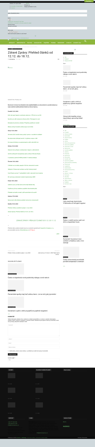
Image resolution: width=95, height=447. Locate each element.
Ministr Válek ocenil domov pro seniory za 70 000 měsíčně (46, 395)
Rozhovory (61, 42)
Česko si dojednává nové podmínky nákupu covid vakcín (28, 278)
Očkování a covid (69, 146)
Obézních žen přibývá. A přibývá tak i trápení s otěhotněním (23, 150)
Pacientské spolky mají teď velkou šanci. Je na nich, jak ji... (74, 88)
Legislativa (67, 166)
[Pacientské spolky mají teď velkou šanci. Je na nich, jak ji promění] (34, 285)
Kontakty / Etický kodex (16, 6)
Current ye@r (11, 357)
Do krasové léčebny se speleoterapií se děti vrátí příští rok (23, 142)
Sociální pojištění (69, 150)
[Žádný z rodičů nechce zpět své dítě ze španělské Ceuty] (75, 212)
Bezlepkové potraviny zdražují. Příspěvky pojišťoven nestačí (23, 123)
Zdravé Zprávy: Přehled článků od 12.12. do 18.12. (20, 211)
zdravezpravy (12, 59)
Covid (66, 171)
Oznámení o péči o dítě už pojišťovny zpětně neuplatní (28, 311)
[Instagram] (27, 3)
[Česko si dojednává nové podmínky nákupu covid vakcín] (34, 269)
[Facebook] (26, 3)
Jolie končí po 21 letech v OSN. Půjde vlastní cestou (49, 253)
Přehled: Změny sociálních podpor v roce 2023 (20, 208)
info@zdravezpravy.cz (13, 425)
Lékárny (67, 151)
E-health (67, 132)
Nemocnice (67, 148)
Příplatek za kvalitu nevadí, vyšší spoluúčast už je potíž (22, 192)
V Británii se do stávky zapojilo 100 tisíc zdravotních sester (23, 165)
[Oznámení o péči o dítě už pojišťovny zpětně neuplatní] (34, 302)
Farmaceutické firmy (70, 169)
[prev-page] (8, 314)
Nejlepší (67, 59)
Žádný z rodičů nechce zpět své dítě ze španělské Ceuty (74, 221)
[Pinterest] (25, 62)
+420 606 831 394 (12, 423)
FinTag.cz (32, 230)
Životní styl (67, 164)
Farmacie (67, 175)
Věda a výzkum (68, 180)
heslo (9, 18)
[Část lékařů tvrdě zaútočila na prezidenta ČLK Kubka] (47, 375)
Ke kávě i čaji (77, 42)
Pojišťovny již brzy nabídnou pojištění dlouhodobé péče (22, 188)
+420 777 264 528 (12, 422)
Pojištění (46, 42)
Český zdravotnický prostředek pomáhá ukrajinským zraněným (73, 260)
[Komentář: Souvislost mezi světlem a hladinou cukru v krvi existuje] (75, 231)
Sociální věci (38, 42)
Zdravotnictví (21, 42)
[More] (35, 62)
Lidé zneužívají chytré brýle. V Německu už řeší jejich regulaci (74, 202)
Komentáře (67, 135)
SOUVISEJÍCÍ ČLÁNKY (15, 261)
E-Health (68, 42)
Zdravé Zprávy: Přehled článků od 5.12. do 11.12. (36, 220)
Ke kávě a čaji (68, 183)
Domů (9, 46)
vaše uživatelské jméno (13, 13)
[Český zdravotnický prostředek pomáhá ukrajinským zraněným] (75, 252)
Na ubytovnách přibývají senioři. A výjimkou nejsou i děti (22, 138)
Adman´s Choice (69, 173)
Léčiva (66, 141)
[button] (85, 41)
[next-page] (9, 314)
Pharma (53, 42)
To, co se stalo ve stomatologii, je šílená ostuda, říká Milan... (46, 410)
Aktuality (12, 42)
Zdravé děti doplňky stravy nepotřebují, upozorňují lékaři (73, 117)
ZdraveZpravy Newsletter (17, 48)
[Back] (31, 3)
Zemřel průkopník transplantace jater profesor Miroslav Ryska (24, 153)
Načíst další (66, 124)
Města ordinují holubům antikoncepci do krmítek (20, 126)
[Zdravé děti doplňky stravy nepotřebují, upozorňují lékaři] (75, 111)
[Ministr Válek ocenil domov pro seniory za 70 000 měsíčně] (47, 390)
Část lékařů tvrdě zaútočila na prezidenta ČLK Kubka (45, 381)
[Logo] (12, 40)
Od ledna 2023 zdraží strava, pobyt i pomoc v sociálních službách (25, 134)
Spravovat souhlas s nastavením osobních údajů (37, 437)
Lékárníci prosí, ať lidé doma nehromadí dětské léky (21, 184)
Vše (65, 57)
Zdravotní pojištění (11, 290)
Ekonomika (67, 157)
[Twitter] (28, 3)
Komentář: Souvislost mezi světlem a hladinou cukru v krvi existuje (73, 241)
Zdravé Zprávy (68, 137)
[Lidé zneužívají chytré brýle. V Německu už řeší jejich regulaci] (75, 193)
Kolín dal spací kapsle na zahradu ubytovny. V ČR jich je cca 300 (24, 115)
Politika (29, 42)
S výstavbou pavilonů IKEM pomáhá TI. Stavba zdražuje (22, 157)
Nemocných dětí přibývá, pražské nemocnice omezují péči (23, 200)
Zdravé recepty (68, 134)
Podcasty (67, 153)
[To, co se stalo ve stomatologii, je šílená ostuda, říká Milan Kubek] (47, 405)
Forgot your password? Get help (16, 21)
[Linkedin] (31, 62)
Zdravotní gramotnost (12, 273)
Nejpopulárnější (68, 60)
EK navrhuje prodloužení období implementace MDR (21, 177)
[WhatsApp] (28, 62)
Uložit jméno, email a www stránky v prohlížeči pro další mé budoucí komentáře (28, 351)
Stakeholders (68, 167)
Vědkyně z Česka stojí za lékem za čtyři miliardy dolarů (22, 169)
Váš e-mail (10, 30)
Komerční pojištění (69, 160)
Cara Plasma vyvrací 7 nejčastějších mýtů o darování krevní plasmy (25, 173)
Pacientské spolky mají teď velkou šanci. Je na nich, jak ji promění (32, 294)
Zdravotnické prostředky (71, 162)
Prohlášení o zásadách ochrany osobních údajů (19, 23)
